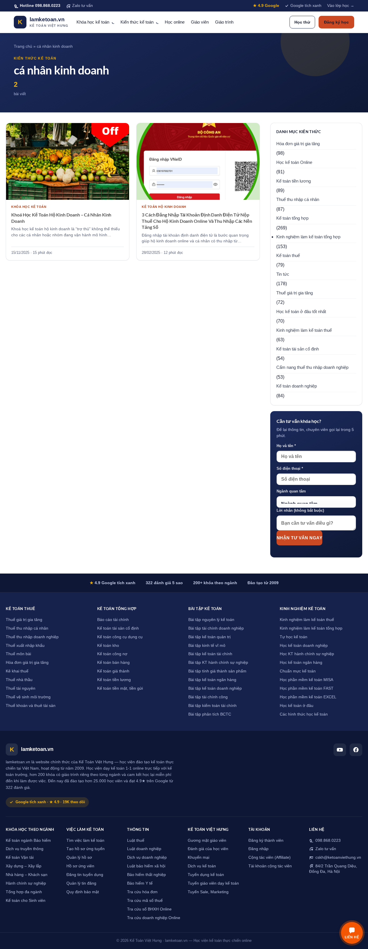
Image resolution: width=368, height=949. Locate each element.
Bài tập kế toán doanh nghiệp (215, 688)
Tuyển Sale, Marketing (208, 892)
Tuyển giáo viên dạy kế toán (213, 883)
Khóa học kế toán (92, 22)
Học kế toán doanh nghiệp (304, 645)
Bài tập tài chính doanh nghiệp (216, 628)
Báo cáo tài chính (113, 620)
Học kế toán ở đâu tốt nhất (301, 311)
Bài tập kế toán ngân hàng (212, 680)
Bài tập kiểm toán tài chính (212, 705)
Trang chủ (23, 46)
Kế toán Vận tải (20, 857)
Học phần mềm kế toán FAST (307, 688)
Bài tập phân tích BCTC (209, 714)
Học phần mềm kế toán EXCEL (308, 697)
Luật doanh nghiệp (144, 849)
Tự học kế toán (293, 637)
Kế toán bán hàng (113, 662)
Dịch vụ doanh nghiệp (147, 857)
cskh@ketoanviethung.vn (337, 857)
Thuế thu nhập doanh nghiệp (32, 637)
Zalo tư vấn (82, 5)
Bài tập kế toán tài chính (210, 654)
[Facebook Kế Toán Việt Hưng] (356, 749)
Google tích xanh (305, 5)
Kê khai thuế (17, 671)
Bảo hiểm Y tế (140, 883)
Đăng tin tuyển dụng (84, 875)
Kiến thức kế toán (137, 22)
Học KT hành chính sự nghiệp (307, 654)
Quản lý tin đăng (81, 883)
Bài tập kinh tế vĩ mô (206, 645)
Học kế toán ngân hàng (301, 662)
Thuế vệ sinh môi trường (28, 697)
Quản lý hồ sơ (79, 857)
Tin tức (282, 274)
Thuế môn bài (18, 654)
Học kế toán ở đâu (296, 705)
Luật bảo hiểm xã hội (146, 866)
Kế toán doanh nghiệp (296, 386)
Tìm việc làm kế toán (85, 840)
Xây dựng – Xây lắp (23, 866)
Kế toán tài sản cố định (297, 349)
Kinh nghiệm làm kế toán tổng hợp (308, 237)
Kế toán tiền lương (293, 181)
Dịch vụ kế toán (202, 866)
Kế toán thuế (288, 255)
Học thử (302, 22)
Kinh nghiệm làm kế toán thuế (304, 330)
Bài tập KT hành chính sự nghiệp (218, 662)
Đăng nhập (258, 849)
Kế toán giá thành (113, 671)
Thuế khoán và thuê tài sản (30, 705)
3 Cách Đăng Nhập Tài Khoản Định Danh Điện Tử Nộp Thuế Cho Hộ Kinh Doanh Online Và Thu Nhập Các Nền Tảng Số (197, 221)
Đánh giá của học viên (208, 849)
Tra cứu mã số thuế (145, 900)
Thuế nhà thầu (19, 680)
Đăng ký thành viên (265, 840)
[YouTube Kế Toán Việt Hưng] (340, 749)
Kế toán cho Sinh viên (25, 900)
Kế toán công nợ (112, 654)
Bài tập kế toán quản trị (209, 637)
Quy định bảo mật (82, 892)
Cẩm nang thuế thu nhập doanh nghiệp (312, 367)
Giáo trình (224, 22)
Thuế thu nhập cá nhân (297, 199)
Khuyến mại (198, 857)
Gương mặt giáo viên (207, 840)
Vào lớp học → (340, 5)
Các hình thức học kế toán (304, 714)
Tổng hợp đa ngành (24, 892)
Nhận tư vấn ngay (299, 537)
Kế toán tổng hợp (292, 218)
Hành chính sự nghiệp (26, 883)
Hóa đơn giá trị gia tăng (298, 143)
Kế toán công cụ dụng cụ (120, 637)
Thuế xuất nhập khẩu (25, 645)
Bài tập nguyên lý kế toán (211, 620)
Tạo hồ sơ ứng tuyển (85, 849)
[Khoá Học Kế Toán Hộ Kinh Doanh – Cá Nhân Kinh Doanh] (67, 161)
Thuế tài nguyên (20, 688)
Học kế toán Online (294, 162)
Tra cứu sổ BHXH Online (149, 909)
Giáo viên (200, 22)
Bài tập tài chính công (208, 697)
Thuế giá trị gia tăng (294, 293)
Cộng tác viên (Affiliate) (269, 857)
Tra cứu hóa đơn (142, 892)
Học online (175, 22)
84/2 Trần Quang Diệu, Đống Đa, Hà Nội (333, 869)
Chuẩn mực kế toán (298, 671)
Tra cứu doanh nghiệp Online (153, 918)
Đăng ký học (336, 22)
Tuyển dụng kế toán (206, 875)
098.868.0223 (327, 840)
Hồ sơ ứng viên (80, 866)
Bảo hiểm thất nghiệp (146, 875)
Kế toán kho (108, 645)
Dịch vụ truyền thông (24, 849)
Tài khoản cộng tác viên (270, 866)
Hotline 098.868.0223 (40, 5)
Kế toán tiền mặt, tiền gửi (120, 688)
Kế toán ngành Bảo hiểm (28, 840)
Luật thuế (135, 840)
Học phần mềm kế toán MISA (306, 680)
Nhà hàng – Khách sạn (26, 875)
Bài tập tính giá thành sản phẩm (217, 671)
